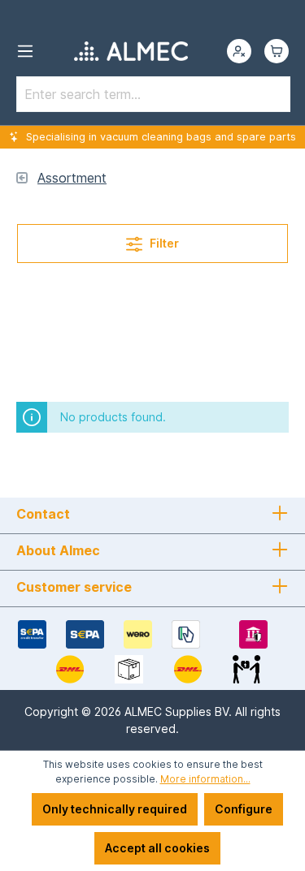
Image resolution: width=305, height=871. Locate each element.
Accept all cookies (157, 848)
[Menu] (25, 51)
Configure (243, 809)
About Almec (58, 550)
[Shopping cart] (276, 51)
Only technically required (114, 809)
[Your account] (239, 51)
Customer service (74, 587)
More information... (205, 779)
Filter (163, 243)
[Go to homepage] (130, 51)
